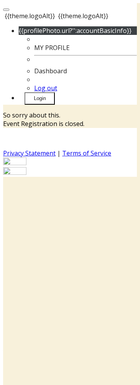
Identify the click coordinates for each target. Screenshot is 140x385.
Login (40, 98)
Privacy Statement (29, 153)
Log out (45, 88)
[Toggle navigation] (6, 10)
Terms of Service (86, 153)
